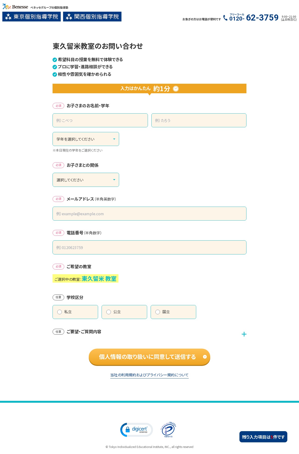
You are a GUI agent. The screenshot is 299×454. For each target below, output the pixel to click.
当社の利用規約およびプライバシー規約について (149, 375)
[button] (136, 429)
